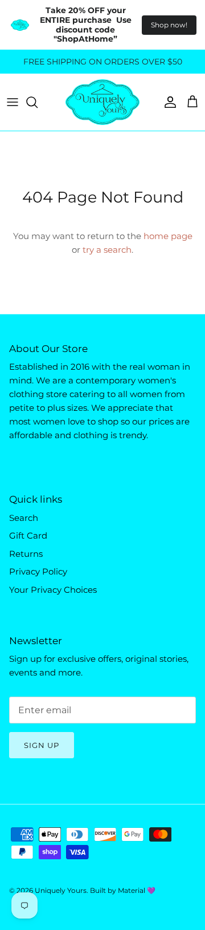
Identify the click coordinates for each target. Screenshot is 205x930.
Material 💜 (136, 890)
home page (168, 236)
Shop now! (169, 25)
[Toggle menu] (12, 102)
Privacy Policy (38, 571)
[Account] (167, 102)
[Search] (37, 102)
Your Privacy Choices (53, 589)
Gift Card (28, 535)
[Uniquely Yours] (102, 102)
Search (23, 517)
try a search (107, 249)
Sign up (41, 745)
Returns (26, 553)
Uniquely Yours (61, 890)
